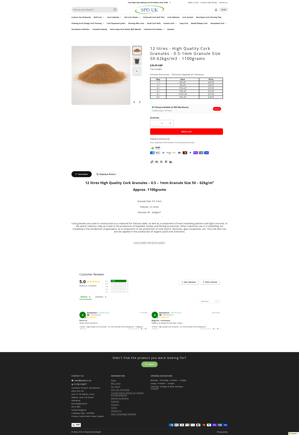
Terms (114, 408)
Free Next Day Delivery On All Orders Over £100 (148, 2)
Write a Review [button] (211, 282)
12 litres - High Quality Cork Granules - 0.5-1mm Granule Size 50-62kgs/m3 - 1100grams (111, 327)
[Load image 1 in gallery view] (137, 50)
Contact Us (116, 411)
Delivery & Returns (120, 398)
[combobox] (91, 9)
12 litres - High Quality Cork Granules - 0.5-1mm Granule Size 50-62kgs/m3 (179, 327)
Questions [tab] (99, 297)
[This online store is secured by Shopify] (186, 148)
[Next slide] (140, 102)
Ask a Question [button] (190, 282)
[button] (152, 161)
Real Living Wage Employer (123, 414)
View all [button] (217, 109)
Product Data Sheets (209, 2)
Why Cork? (116, 383)
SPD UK (81, 432)
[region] (149, 2)
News (113, 380)
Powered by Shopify (93, 432)
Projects (115, 404)
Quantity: (155, 117)
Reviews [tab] (84, 297)
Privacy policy (222, 432)
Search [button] (151, 364)
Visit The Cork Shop (120, 390)
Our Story (115, 386)
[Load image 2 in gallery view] (137, 61)
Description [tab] (83, 174)
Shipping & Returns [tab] (107, 174)
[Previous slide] (134, 102)
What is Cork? (193, 2)
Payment (115, 401)
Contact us (223, 2)
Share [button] (84, 329)
